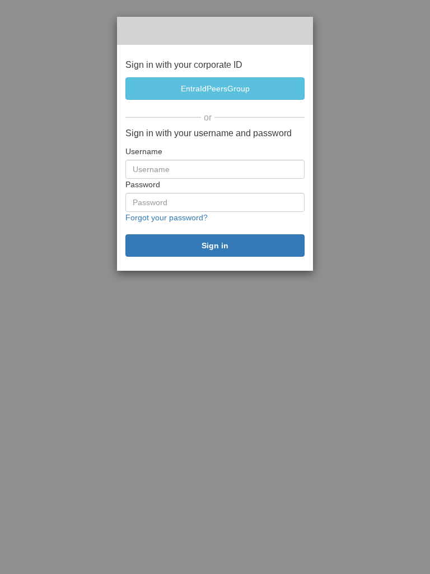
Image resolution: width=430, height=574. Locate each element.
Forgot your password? (166, 217)
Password (142, 184)
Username (143, 151)
